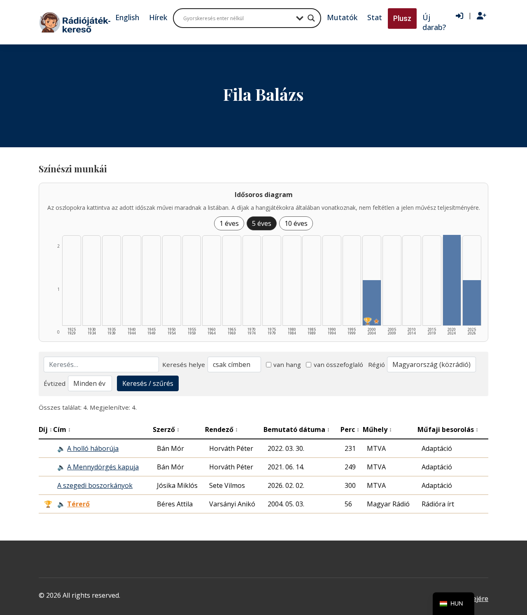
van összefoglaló (338, 364)
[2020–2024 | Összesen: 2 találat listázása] (452, 280)
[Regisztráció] (481, 16)
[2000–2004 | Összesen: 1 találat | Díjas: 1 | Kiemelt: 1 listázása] (372, 302)
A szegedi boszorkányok (95, 485)
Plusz (402, 18)
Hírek (158, 17)
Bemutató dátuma (297, 429)
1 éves (229, 223)
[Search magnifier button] (311, 18)
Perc (349, 429)
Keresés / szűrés (147, 383)
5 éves (261, 223)
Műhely (377, 429)
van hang (287, 364)
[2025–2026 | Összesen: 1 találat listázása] (472, 302)
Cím (62, 429)
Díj (45, 429)
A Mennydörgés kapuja (103, 466)
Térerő (78, 503)
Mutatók (342, 17)
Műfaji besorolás (447, 429)
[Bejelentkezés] (459, 16)
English (127, 17)
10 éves (296, 223)
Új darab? (434, 22)
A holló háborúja (93, 448)
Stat (374, 17)
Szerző (166, 429)
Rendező (221, 429)
